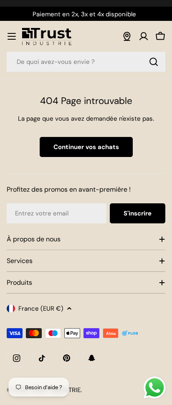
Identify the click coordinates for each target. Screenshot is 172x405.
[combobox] (86, 62)
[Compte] (144, 36)
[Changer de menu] (12, 36)
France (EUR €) (40, 308)
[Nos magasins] (127, 36)
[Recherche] (154, 62)
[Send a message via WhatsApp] (155, 388)
